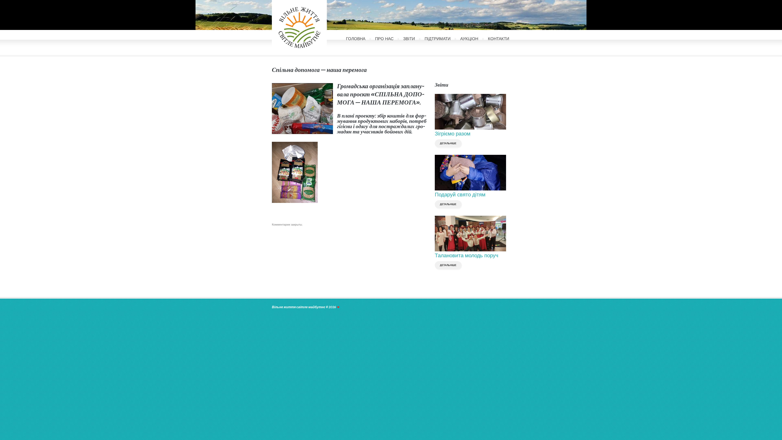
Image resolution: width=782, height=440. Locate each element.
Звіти (409, 38)
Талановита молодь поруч (466, 255)
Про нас (384, 38)
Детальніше (448, 143)
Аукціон (469, 38)
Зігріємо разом (452, 134)
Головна (355, 38)
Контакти (498, 38)
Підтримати (437, 38)
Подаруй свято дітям (460, 194)
